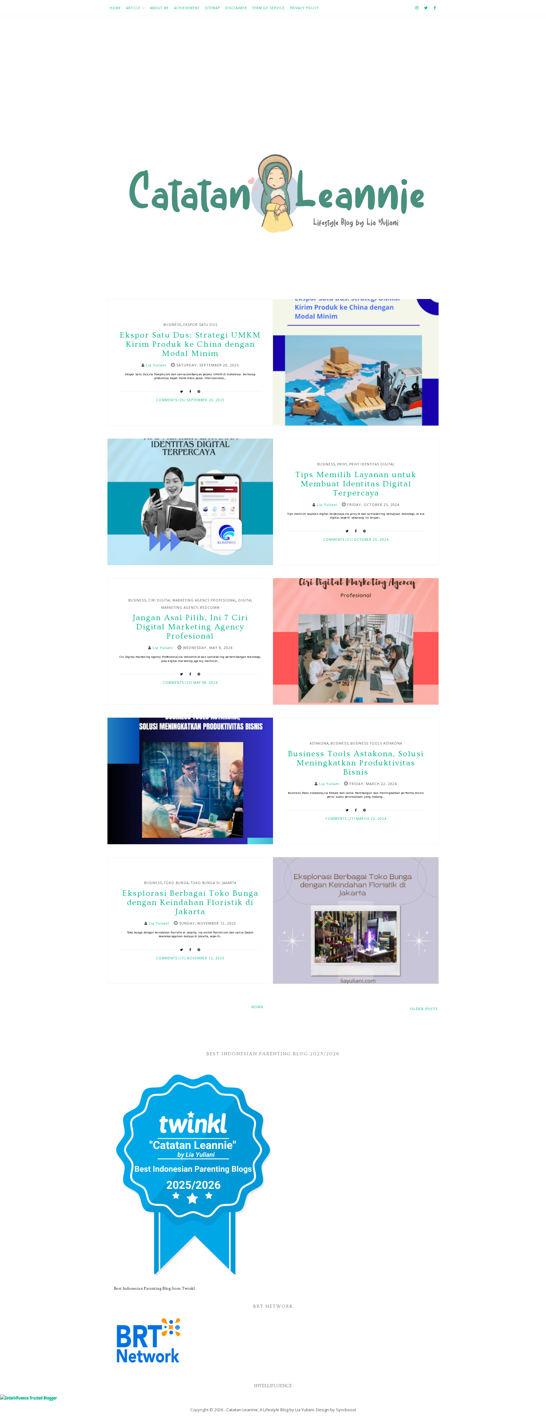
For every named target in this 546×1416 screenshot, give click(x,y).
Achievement (187, 8)
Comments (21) (338, 539)
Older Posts (424, 1009)
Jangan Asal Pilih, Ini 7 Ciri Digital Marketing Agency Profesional (190, 627)
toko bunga (176, 883)
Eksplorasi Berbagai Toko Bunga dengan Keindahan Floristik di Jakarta (190, 902)
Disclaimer (236, 8)
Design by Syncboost (336, 1410)
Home (115, 8)
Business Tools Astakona (376, 743)
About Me (159, 8)
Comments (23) (178, 682)
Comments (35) (171, 400)
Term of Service (268, 8)
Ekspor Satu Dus (200, 324)
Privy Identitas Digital (372, 464)
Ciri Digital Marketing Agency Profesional (192, 600)
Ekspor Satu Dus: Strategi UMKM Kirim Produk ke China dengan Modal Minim (190, 344)
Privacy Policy (304, 8)
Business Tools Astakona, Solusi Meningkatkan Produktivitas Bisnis (356, 763)
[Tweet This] (181, 391)
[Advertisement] (273, 85)
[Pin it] (199, 391)
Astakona (319, 743)
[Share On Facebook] (190, 391)
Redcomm (210, 607)
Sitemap (212, 8)
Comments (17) (171, 958)
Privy (342, 464)
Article (133, 8)
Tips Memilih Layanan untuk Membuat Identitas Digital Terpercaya (355, 484)
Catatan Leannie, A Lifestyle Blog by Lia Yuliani (270, 1410)
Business (172, 324)
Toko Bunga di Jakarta (213, 883)
